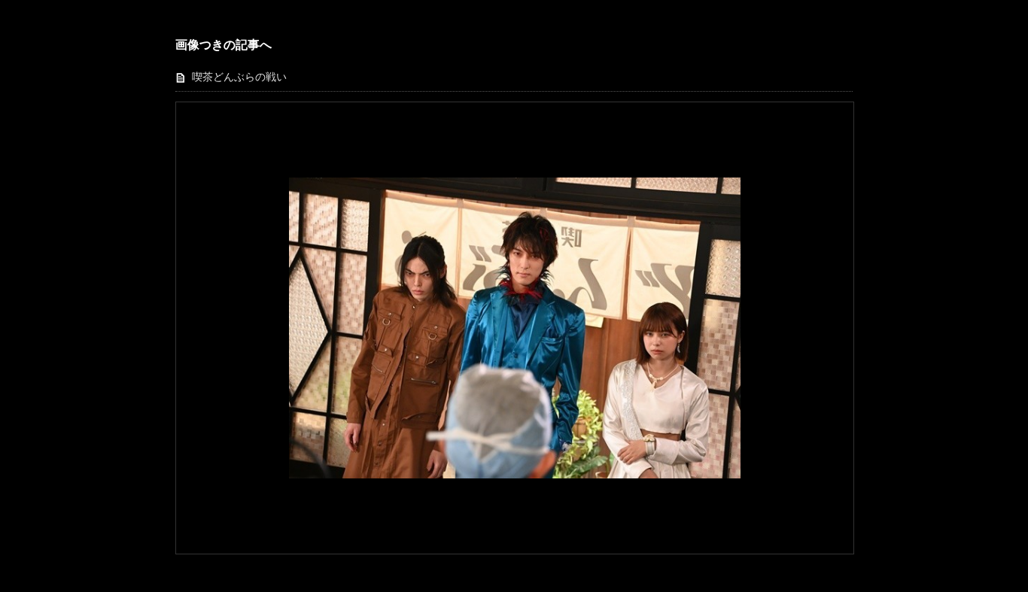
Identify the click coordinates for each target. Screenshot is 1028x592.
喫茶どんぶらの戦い (239, 77)
